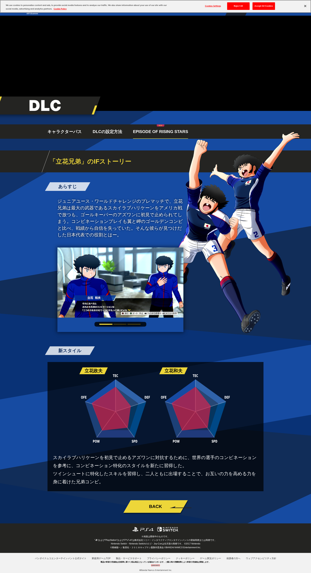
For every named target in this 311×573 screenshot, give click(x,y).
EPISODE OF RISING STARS (160, 131)
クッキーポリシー (185, 558)
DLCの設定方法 (107, 131)
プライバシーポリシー (158, 558)
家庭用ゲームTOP (101, 558)
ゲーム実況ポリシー (210, 558)
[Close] (305, 6)
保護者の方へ (233, 558)
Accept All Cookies (263, 6)
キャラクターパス (65, 131)
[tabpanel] (120, 282)
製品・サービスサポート (129, 558)
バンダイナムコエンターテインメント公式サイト (60, 558)
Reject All (238, 6)
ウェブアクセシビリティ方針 (261, 558)
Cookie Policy (60, 9)
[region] (155, 6)
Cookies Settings (213, 6)
